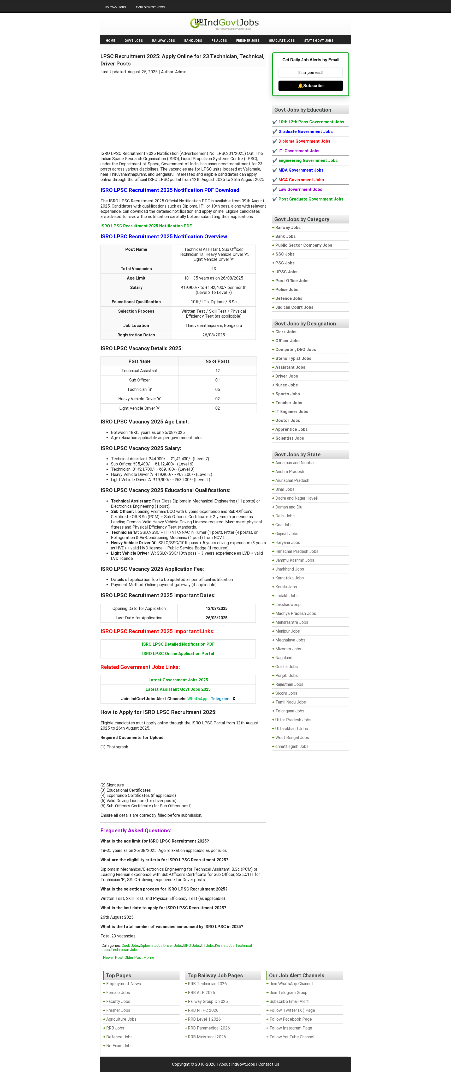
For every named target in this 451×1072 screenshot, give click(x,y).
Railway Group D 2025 (208, 1001)
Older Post (133, 957)
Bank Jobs (193, 41)
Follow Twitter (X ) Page (292, 1010)
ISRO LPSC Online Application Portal (178, 653)
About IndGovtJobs (237, 1064)
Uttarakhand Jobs (291, 728)
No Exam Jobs (115, 7)
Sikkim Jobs (286, 693)
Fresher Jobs (247, 41)
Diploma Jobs (151, 945)
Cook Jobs (130, 945)
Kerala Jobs (225, 945)
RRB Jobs (115, 1028)
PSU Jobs (219, 41)
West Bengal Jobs (292, 737)
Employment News (150, 7)
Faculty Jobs (118, 1001)
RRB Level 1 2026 (204, 1019)
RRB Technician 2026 (207, 983)
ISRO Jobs (191, 945)
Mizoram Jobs (288, 648)
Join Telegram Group (288, 992)
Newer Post (113, 957)
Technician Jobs (124, 950)
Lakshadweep (288, 604)
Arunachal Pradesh (292, 480)
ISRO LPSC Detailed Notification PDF (178, 644)
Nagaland (283, 657)
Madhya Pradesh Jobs (295, 613)
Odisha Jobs (286, 666)
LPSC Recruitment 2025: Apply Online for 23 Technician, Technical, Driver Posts (182, 60)
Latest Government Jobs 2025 (178, 679)
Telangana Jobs (289, 710)
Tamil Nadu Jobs (290, 702)
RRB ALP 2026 (201, 992)
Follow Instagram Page (291, 1028)
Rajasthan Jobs (289, 684)
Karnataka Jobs (289, 578)
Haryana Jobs (287, 542)
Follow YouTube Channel (292, 1036)
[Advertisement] (183, 109)
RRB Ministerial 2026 (207, 1036)
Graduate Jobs (282, 41)
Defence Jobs (119, 1036)
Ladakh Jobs (287, 595)
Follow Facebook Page (291, 1019)
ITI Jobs (207, 945)
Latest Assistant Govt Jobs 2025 (178, 689)
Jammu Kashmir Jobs (294, 560)
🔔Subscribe (311, 85)
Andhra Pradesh (289, 471)
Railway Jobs (163, 41)
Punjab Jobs (286, 675)
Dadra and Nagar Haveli (296, 498)
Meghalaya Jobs (290, 640)
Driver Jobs (172, 945)
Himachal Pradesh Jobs (296, 551)
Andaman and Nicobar (295, 462)
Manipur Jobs (287, 631)
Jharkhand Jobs (289, 569)
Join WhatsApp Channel (291, 983)
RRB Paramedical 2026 (209, 1028)
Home (110, 41)
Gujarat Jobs (286, 533)
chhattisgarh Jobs (291, 746)
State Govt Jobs (318, 41)
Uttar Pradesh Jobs (293, 719)
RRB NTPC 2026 (203, 1010)
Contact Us (268, 1064)
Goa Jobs (284, 524)
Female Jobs (118, 992)
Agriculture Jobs (121, 1019)
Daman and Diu (288, 507)
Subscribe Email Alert (289, 1001)
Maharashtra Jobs (291, 622)
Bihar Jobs (284, 489)
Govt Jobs (133, 41)
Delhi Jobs (285, 515)
